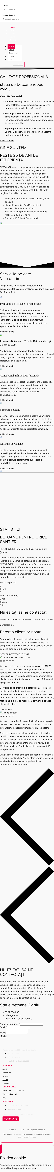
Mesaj (3, 1032)
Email (3, 1027)
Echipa (12, 37)
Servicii (12, 30)
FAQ (4, 1097)
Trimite (3, 1036)
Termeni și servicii (10, 1094)
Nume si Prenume (10, 1024)
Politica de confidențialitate (13, 1090)
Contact (13, 40)
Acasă (12, 27)
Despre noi (14, 34)
